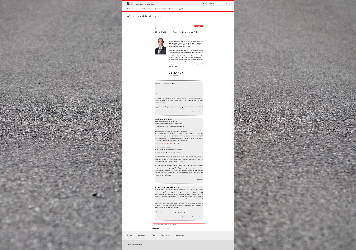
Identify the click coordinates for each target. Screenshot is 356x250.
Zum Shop (199, 179)
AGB (153, 235)
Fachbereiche (131, 9)
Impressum (174, 224)
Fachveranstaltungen (160, 9)
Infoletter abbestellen (158, 224)
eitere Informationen (197, 111)
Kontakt (129, 235)
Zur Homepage (197, 26)
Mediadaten (142, 235)
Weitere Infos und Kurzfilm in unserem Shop (192, 216)
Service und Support (176, 9)
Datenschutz (165, 235)
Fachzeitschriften (144, 9)
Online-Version (167, 224)
